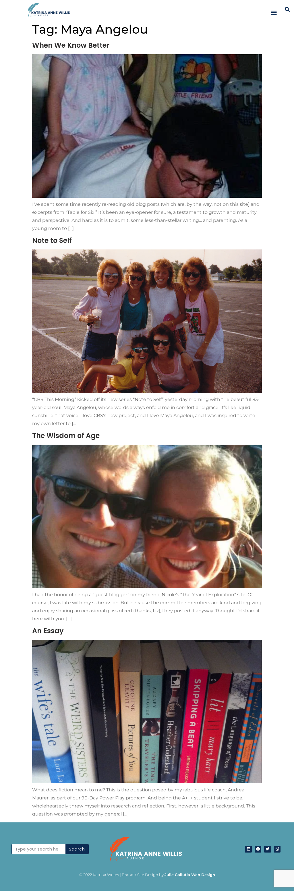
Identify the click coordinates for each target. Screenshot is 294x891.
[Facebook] (258, 849)
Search (77, 849)
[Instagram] (277, 849)
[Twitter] (267, 849)
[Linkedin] (248, 849)
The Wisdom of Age (66, 435)
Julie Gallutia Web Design (190, 874)
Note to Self (52, 240)
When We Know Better (70, 45)
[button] (274, 12)
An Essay (48, 631)
